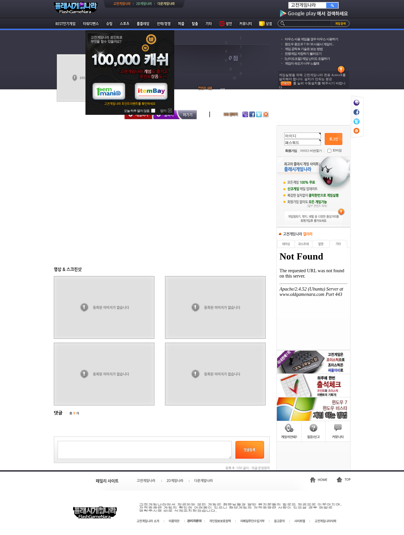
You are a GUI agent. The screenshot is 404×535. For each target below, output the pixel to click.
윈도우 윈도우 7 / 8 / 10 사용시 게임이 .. (309, 44)
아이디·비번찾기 (311, 150)
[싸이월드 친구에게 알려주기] (357, 127)
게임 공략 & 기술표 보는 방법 (304, 49)
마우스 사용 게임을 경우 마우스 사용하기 (311, 39)
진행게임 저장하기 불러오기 (303, 53)
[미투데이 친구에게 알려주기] (357, 99)
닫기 (163, 110)
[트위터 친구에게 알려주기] (357, 118)
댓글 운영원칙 (260, 468)
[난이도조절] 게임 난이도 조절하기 (307, 58)
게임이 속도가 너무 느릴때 (302, 63)
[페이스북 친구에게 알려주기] (357, 108)
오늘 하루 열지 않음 (136, 110)
